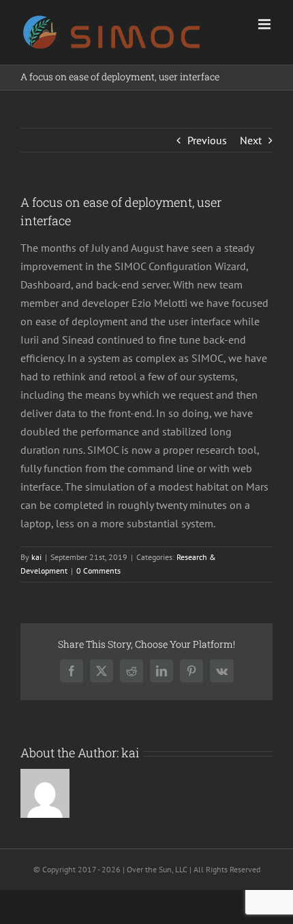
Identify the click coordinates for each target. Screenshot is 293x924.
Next (251, 140)
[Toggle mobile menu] (265, 24)
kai (36, 557)
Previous (207, 140)
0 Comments (98, 570)
